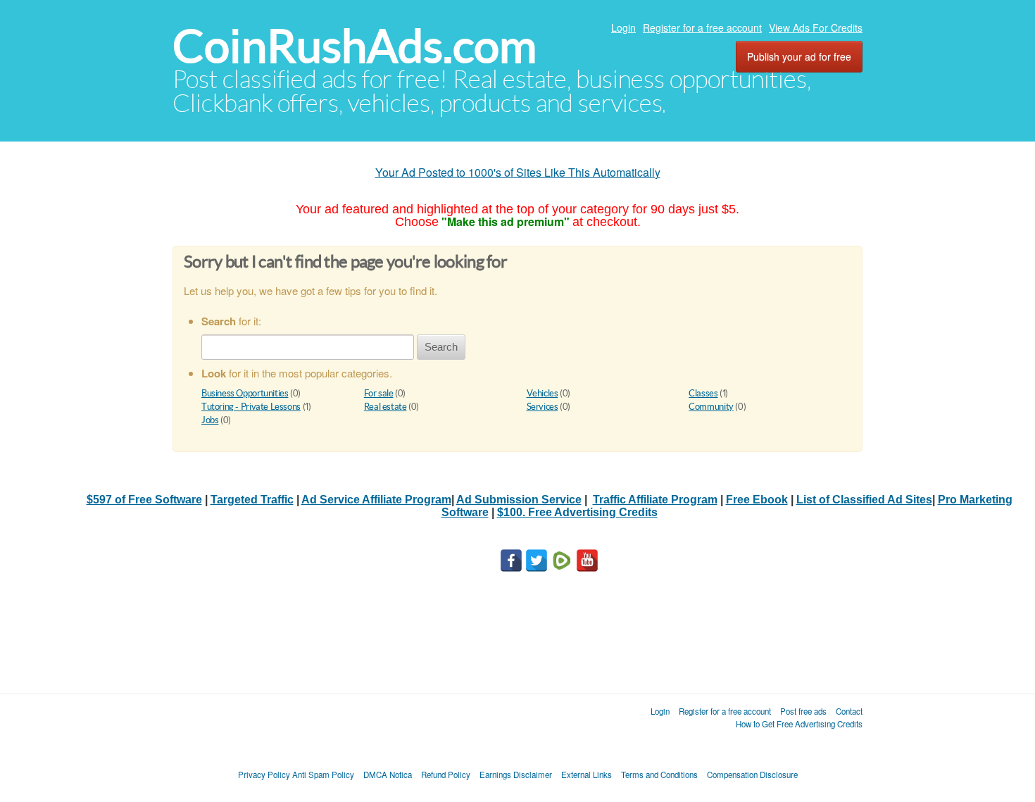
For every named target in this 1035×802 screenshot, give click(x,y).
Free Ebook (757, 500)
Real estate (385, 406)
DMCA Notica (387, 774)
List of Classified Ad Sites (864, 500)
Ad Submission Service (519, 500)
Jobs (209, 420)
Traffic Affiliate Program (655, 500)
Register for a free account (702, 27)
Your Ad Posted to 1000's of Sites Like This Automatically (517, 172)
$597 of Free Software (144, 500)
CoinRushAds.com (354, 46)
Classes (703, 393)
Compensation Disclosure (752, 774)
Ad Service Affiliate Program (376, 500)
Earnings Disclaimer (515, 774)
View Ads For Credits (815, 27)
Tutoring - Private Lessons (251, 406)
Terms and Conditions (659, 774)
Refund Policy (445, 774)
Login (623, 27)
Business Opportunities (244, 393)
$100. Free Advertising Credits (577, 512)
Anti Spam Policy (323, 774)
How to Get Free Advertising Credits (799, 723)
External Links (586, 774)
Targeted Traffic (252, 500)
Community (711, 406)
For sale (379, 393)
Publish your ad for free (799, 56)
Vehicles (542, 393)
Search (441, 347)
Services (542, 406)
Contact (849, 711)
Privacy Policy (264, 774)
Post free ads (803, 711)
